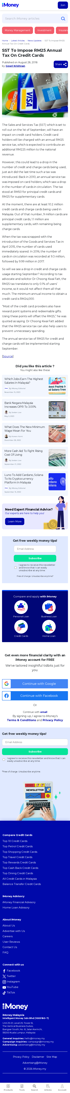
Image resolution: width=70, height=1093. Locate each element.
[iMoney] (10, 5)
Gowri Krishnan (15, 66)
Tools (22, 1090)
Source (8, 356)
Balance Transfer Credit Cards (22, 884)
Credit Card (18, 33)
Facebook (13, 970)
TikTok (11, 992)
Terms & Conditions (21, 720)
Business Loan (49, 616)
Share (59, 64)
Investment (44, 30)
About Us (9, 925)
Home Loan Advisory (16, 907)
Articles (48, 1090)
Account (62, 1090)
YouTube (12, 987)
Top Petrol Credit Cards (18, 846)
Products (8, 1090)
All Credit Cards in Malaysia (20, 878)
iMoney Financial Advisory (19, 902)
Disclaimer (38, 1056)
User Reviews (11, 941)
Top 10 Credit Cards (15, 841)
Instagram (13, 981)
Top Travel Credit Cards (17, 857)
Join (62, 5)
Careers (8, 936)
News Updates (34, 40)
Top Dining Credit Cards (18, 873)
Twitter (11, 976)
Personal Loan (21, 616)
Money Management (17, 30)
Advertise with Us (14, 931)
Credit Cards (21, 636)
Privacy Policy (53, 720)
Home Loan (48, 636)
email (43, 712)
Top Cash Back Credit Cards (20, 868)
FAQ (5, 952)
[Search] (63, 19)
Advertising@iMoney (35, 1062)
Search (34, 1090)
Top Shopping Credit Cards (20, 851)
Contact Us (10, 947)
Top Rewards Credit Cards (19, 862)
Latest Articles (18, 40)
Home (5, 40)
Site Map (52, 1056)
